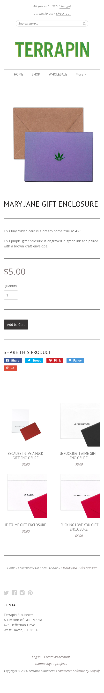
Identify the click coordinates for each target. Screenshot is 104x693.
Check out (63, 13)
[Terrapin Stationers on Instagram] (22, 592)
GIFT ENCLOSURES (47, 568)
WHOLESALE (58, 74)
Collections (25, 568)
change (64, 6)
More (80, 74)
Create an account (57, 657)
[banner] (52, 49)
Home (11, 568)
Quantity (10, 286)
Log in (36, 657)
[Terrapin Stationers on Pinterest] (30, 592)
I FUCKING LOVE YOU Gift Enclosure (79, 527)
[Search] (84, 23)
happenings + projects (51, 663)
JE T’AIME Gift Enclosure (25, 525)
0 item (43, 13)
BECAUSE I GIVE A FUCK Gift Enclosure (25, 455)
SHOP (36, 74)
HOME (18, 74)
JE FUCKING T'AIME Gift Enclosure (78, 455)
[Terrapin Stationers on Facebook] (14, 592)
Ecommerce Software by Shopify (77, 671)
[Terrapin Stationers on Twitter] (6, 592)
